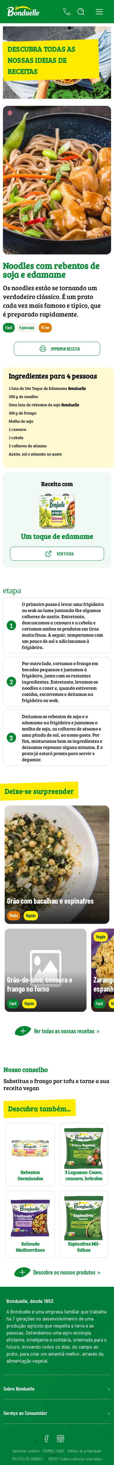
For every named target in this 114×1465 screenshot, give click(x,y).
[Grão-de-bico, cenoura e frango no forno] (46, 1009)
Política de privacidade (84, 1450)
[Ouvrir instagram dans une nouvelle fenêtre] (60, 1440)
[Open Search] (80, 11)
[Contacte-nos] (66, 11)
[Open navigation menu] (99, 11)
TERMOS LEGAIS (53, 1450)
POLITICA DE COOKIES (27, 1458)
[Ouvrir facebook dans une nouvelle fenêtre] (46, 1440)
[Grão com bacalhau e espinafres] (57, 921)
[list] (57, 970)
